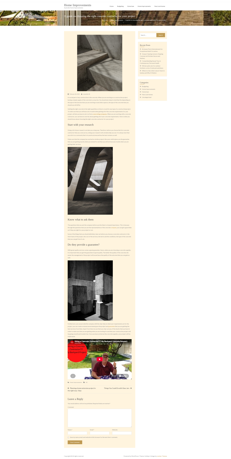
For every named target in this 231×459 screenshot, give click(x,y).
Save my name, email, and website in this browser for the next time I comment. (94, 437)
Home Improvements (77, 5)
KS (86, 382)
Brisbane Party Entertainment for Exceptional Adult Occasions (151, 50)
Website (114, 430)
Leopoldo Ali (86, 94)
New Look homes (159, 6)
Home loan (130, 6)
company (113, 227)
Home (112, 6)
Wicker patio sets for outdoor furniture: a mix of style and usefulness (151, 67)
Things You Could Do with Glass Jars (116, 388)
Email (92, 430)
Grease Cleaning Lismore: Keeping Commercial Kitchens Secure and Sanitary (151, 56)
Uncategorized (146, 97)
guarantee (111, 326)
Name (70, 430)
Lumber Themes (162, 456)
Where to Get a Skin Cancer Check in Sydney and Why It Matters (152, 72)
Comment (71, 407)
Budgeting (120, 6)
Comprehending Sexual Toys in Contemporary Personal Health (150, 62)
